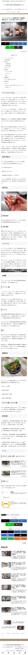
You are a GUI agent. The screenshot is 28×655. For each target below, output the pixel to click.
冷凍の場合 (8, 65)
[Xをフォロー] (7, 531)
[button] (18, 47)
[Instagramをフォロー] (7, 535)
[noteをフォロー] (20, 535)
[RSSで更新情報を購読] (20, 538)
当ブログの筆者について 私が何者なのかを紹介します (21, 647)
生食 (13, 514)
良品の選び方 (7, 59)
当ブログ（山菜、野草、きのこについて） (15, 85)
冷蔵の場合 (8, 63)
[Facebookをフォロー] (20, 531)
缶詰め (18, 514)
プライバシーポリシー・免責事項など (14, 650)
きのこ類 (4, 514)
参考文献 (7, 81)
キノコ (9, 514)
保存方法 (7, 61)
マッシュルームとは (9, 57)
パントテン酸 (9, 71)
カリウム (8, 73)
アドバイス (7, 67)
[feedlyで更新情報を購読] (7, 538)
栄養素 (6, 69)
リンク (6, 83)
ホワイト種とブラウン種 (10, 79)
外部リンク (8, 87)
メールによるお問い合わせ (7, 646)
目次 (12, 55)
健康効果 (7, 77)
